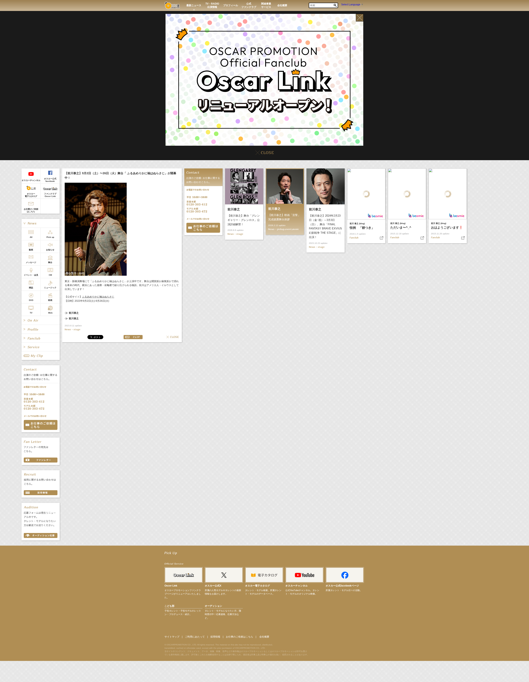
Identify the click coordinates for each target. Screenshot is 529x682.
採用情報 (215, 636)
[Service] (40, 347)
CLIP (133, 337)
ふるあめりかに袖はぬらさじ (98, 296)
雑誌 (31, 287)
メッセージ (31, 262)
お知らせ (50, 250)
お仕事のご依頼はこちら (31, 210)
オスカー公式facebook (50, 180)
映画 (50, 300)
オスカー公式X (213, 585)
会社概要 (264, 636)
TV (31, 313)
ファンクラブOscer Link (50, 195)
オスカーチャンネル (31, 180)
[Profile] (40, 329)
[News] (40, 223)
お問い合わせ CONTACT (40, 425)
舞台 (50, 262)
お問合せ (203, 228)
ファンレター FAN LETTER (40, 460)
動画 (31, 250)
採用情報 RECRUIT (40, 492)
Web (50, 313)
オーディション (213, 605)
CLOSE (172, 337)
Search (335, 5)
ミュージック (50, 287)
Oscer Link (170, 585)
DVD (31, 300)
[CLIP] (40, 355)
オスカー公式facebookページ (342, 585)
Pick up (50, 237)
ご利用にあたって (195, 636)
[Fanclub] (40, 338)
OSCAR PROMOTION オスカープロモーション (172, 5)
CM (50, 275)
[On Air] (40, 320)
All (31, 237)
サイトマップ (171, 636)
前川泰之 (74, 313)
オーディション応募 (40, 535)
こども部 (169, 605)
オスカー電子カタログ (31, 195)
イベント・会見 (31, 275)
